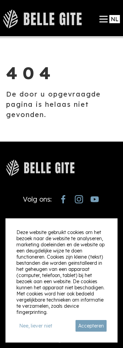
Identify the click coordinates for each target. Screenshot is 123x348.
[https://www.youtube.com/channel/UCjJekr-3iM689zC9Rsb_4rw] (94, 199)
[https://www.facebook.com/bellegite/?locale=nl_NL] (63, 199)
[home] (42, 19)
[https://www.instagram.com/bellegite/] (78, 199)
